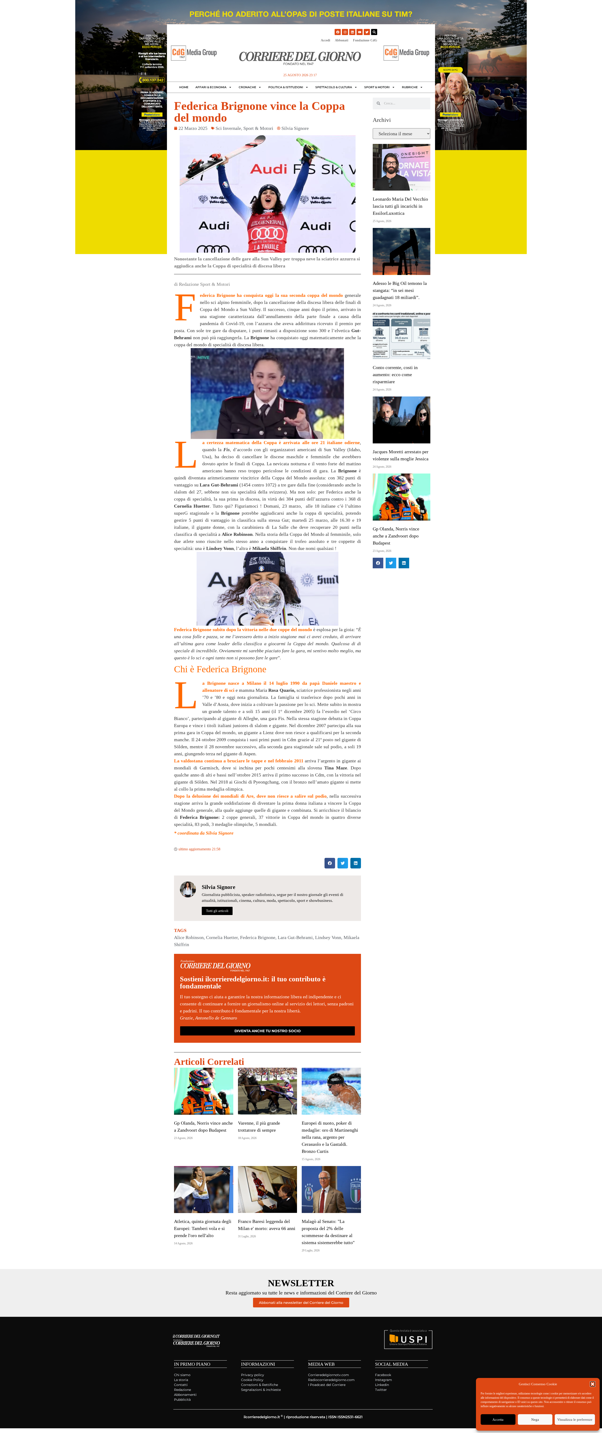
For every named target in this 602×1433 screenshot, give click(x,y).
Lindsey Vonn (328, 937)
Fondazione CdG (365, 40)
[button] (592, 1384)
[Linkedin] (352, 32)
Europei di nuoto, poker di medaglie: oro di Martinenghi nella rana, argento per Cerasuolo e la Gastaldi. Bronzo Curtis (330, 1137)
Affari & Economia (210, 87)
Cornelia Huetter (222, 937)
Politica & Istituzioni (285, 87)
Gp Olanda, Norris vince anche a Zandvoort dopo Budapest (396, 535)
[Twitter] (367, 32)
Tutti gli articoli (217, 911)
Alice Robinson (189, 937)
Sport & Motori (377, 87)
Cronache (247, 87)
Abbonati (341, 40)
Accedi (325, 40)
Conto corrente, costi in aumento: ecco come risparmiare (395, 374)
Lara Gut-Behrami (295, 937)
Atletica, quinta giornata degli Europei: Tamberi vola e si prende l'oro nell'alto (202, 1228)
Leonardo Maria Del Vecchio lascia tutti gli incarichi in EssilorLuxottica (400, 206)
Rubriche (410, 87)
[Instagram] (345, 32)
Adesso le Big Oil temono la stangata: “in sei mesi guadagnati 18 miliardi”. (400, 290)
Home (183, 87)
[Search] (374, 32)
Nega (535, 1419)
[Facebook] (338, 32)
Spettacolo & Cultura (333, 87)
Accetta (497, 1419)
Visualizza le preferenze (574, 1419)
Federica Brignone (257, 937)
